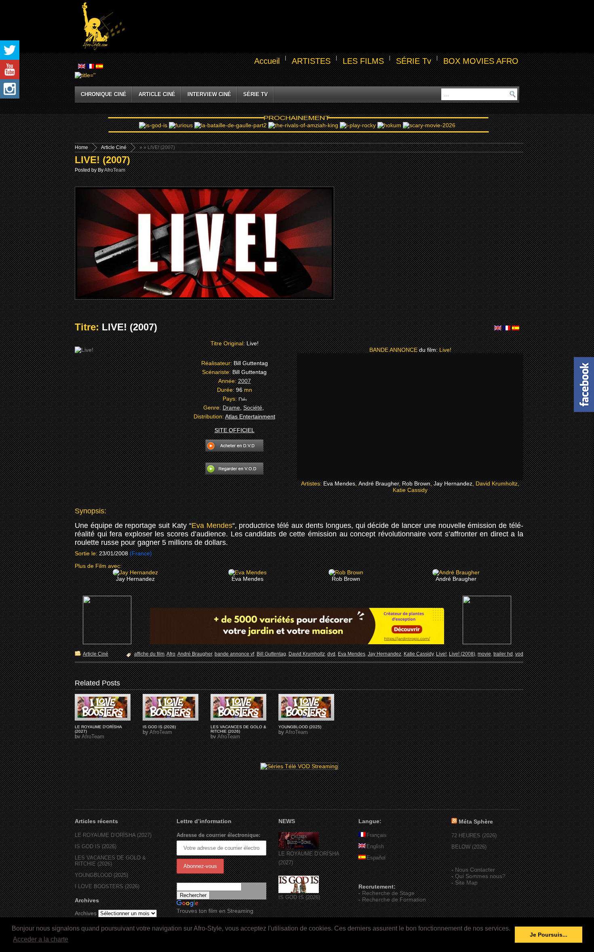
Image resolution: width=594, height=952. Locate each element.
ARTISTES (311, 61)
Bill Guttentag (271, 654)
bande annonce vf (234, 654)
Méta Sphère (476, 821)
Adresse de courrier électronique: (218, 835)
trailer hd (503, 654)
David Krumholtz (307, 654)
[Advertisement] (323, 26)
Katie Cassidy (419, 654)
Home (81, 147)
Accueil (267, 61)
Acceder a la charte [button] (40, 939)
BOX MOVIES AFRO (480, 61)
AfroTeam (114, 170)
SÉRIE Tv (413, 61)
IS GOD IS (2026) (159, 727)
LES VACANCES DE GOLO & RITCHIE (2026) (238, 729)
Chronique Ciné (103, 94)
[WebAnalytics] (374, 875)
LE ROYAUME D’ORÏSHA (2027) (113, 835)
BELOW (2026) (469, 847)
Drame (231, 407)
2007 (244, 381)
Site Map (466, 882)
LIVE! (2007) (102, 159)
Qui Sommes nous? (480, 876)
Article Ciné (157, 94)
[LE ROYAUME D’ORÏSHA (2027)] (298, 848)
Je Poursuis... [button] (548, 934)
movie (484, 654)
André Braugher (194, 654)
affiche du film (149, 654)
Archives (86, 913)
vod (519, 654)
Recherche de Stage (388, 893)
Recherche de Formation (394, 899)
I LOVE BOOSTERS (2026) (107, 886)
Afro (170, 654)
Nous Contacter (475, 869)
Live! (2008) (462, 654)
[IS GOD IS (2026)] (298, 891)
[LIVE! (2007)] (103, 707)
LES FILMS (363, 61)
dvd (331, 654)
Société (252, 407)
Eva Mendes (212, 525)
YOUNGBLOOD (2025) (299, 727)
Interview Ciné (209, 94)
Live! (441, 654)
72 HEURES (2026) (474, 835)
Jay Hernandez (384, 654)
